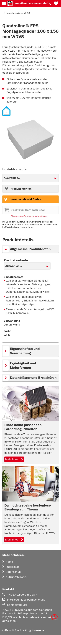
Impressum (13, 566)
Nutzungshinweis (16, 577)
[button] (56, 3)
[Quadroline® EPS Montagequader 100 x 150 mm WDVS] (30, 140)
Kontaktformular (17, 605)
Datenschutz (13, 572)
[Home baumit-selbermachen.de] (10, 3)
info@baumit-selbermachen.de (26, 599)
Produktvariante (16, 260)
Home (9, 561)
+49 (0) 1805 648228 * (22, 594)
